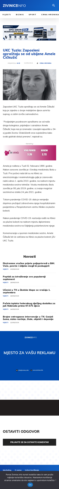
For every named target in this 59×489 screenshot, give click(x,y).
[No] (55, 480)
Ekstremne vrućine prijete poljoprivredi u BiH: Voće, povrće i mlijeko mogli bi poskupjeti (29, 264)
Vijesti (5, 269)
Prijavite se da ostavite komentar (29, 442)
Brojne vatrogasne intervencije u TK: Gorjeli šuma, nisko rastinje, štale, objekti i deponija (28, 318)
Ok (30, 485)
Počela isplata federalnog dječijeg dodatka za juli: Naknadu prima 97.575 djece (29, 304)
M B (18, 63)
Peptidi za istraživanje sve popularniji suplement (24, 278)
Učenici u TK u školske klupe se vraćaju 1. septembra (26, 291)
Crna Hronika (45, 63)
